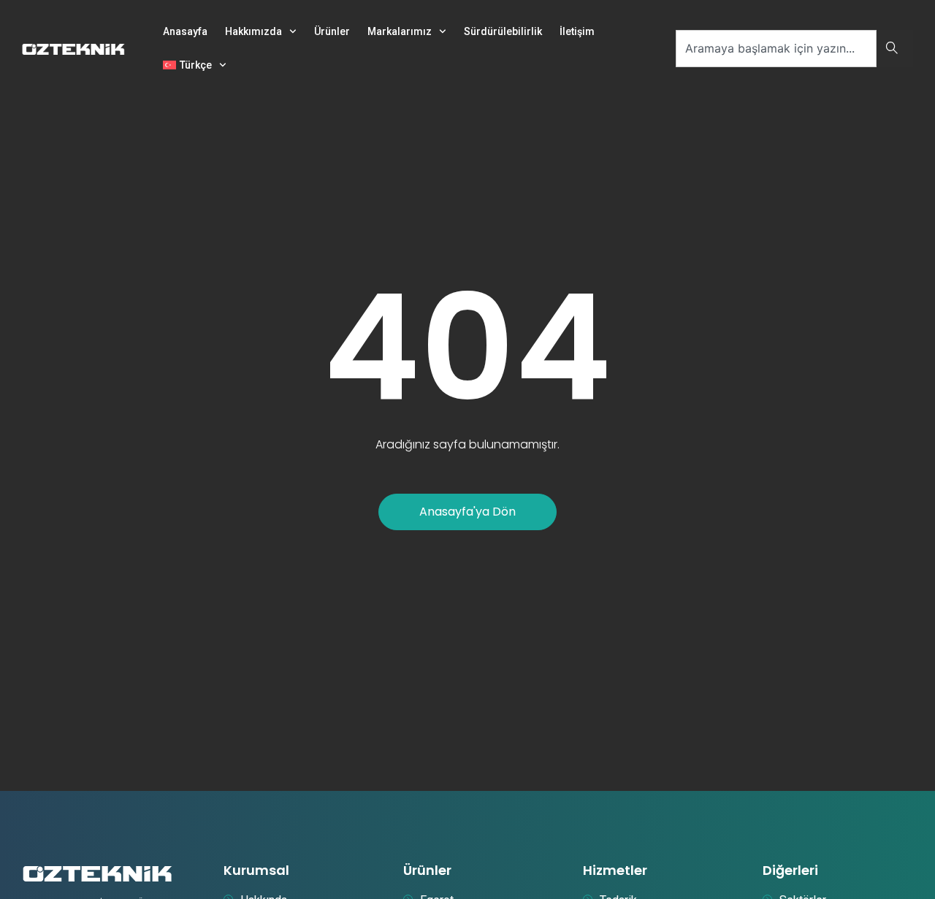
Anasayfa (185, 31)
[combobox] (776, 48)
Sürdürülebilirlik (503, 31)
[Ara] (895, 48)
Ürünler (332, 31)
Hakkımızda (253, 31)
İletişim (577, 31)
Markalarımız (399, 31)
